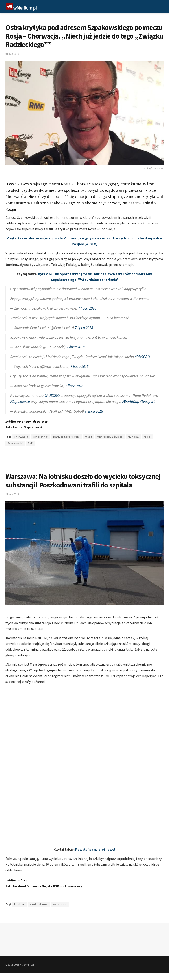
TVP (30, 443)
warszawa (59, 904)
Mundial (133, 436)
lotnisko (19, 904)
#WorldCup (130, 401)
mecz (88, 436)
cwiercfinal (40, 436)
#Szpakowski (20, 401)
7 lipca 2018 (87, 308)
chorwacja (21, 436)
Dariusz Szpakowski (66, 436)
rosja (147, 436)
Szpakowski (15, 443)
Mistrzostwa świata (110, 436)
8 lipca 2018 (12, 54)
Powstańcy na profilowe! (95, 849)
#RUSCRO (142, 356)
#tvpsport (147, 401)
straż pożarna (39, 904)
